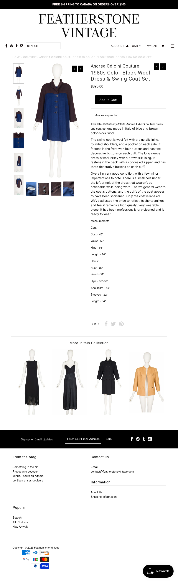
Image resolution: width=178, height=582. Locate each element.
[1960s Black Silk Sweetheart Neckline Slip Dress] (69, 414)
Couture (30, 57)
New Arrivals (20, 526)
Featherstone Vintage (46, 547)
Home (17, 57)
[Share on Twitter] (113, 324)
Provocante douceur (25, 471)
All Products (20, 522)
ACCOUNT (118, 46)
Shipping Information (104, 496)
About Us (96, 492)
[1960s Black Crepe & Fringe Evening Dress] (31, 414)
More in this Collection (89, 343)
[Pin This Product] (121, 324)
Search (17, 517)
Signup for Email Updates (37, 439)
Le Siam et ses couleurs (28, 480)
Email (95, 467)
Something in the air (25, 467)
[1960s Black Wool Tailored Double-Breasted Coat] (108, 414)
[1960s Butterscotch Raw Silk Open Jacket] (146, 414)
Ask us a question (106, 115)
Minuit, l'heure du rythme (28, 476)
